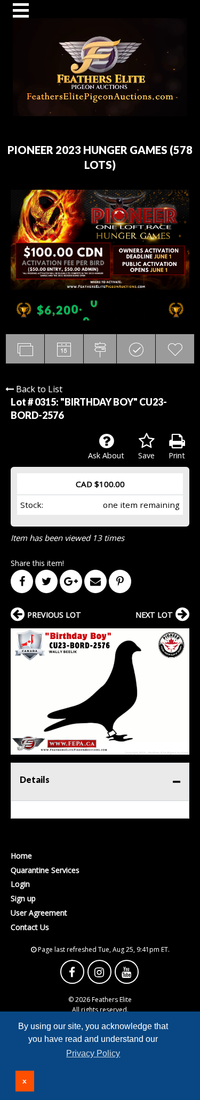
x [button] (24, 1081)
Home (21, 856)
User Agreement (39, 913)
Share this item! (37, 563)
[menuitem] (100, 855)
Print (177, 455)
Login (20, 884)
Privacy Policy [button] (93, 1053)
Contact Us (30, 927)
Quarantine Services (45, 870)
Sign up (23, 898)
